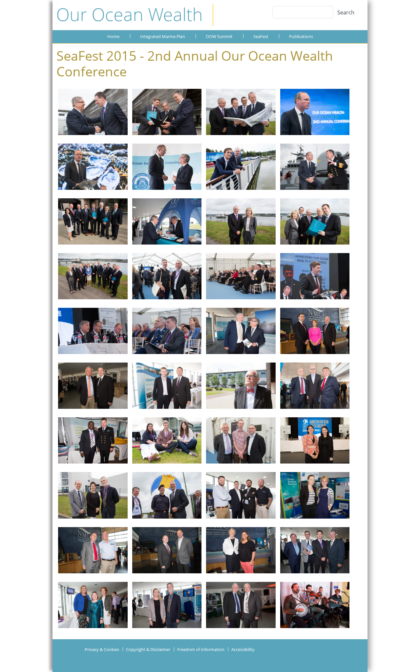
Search (345, 12)
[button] (93, 114)
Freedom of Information (200, 649)
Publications (301, 36)
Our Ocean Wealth (129, 14)
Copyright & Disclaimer (148, 649)
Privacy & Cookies (102, 649)
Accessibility (243, 649)
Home (113, 36)
